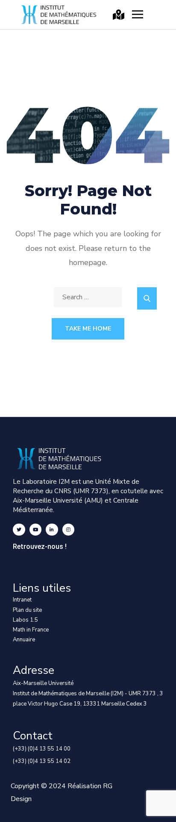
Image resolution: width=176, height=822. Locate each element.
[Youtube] (35, 530)
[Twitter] (19, 530)
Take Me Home (88, 329)
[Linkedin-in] (52, 530)
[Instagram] (68, 530)
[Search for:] (88, 297)
